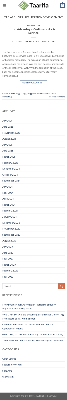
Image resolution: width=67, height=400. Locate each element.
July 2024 (7, 186)
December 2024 (11, 168)
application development (40, 93)
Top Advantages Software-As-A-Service (33, 31)
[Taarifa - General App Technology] (33, 5)
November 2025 (11, 132)
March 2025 (9, 156)
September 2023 (11, 234)
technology (33, 25)
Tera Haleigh (48, 41)
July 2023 (7, 246)
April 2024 (8, 198)
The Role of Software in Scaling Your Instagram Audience (32, 340)
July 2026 (7, 120)
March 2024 (9, 204)
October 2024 (10, 174)
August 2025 (9, 138)
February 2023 (10, 270)
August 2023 (9, 240)
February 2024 (10, 210)
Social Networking (12, 364)
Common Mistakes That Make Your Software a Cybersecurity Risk (27, 326)
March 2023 (9, 264)
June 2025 (7, 150)
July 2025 (7, 144)
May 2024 (7, 192)
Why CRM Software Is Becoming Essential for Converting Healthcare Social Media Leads (33, 316)
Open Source (9, 358)
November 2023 (11, 228)
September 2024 (11, 180)
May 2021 (7, 276)
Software (7, 370)
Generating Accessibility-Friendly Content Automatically (32, 334)
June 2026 (7, 126)
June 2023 (7, 252)
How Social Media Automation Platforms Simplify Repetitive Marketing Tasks (29, 306)
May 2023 (7, 258)
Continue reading (33, 83)
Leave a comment (57, 96)
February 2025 (10, 162)
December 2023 (11, 222)
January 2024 (9, 216)
